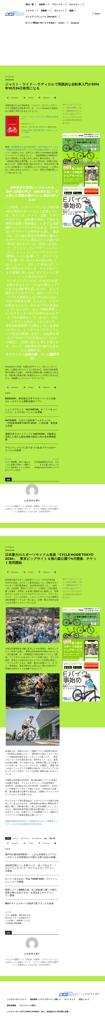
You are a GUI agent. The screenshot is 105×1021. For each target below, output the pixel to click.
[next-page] (10, 456)
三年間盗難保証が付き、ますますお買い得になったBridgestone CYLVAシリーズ (46, 465)
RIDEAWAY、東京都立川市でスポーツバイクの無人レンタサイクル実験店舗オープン (30, 400)
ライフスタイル (9, 77)
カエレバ (31, 123)
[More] (55, 97)
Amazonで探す (26, 130)
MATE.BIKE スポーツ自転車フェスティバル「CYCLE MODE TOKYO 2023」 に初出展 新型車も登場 (31, 423)
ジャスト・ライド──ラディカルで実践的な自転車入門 (39, 118)
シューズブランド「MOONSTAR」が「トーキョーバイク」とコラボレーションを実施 (31, 411)
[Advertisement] (52, 46)
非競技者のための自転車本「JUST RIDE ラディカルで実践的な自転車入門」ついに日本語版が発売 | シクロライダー (31, 150)
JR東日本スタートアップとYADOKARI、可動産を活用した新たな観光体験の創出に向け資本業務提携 (30, 436)
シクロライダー (32, 500)
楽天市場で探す (39, 130)
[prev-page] (6, 456)
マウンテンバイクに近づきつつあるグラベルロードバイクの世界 (30, 449)
